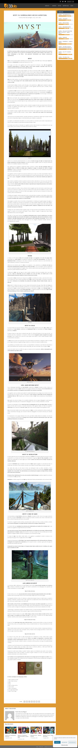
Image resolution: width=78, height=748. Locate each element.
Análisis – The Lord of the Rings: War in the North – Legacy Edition (65, 32)
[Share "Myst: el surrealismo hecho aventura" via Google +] (29, 701)
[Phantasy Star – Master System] (36, 730)
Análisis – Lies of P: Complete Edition (64, 52)
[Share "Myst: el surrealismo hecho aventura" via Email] (36, 701)
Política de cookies (64, 745)
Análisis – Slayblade (62, 37)
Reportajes (66, 5)
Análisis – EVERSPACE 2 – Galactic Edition (65, 42)
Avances (54, 5)
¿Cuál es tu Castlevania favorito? (10, 736)
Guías (72, 5)
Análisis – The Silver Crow (63, 57)
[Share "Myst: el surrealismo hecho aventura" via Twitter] (27, 701)
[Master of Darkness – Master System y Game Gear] (23, 730)
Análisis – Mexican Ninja (63, 22)
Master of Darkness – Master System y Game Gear (23, 736)
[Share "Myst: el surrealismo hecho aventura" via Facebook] (24, 701)
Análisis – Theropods (62, 18)
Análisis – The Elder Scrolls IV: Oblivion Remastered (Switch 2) (65, 47)
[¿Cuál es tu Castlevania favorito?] (11, 730)
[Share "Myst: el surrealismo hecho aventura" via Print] (39, 701)
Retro (59, 5)
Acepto (57, 742)
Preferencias (72, 742)
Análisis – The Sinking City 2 (64, 14)
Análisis (47, 5)
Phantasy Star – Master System (35, 736)
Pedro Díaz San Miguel (27, 17)
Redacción (41, 746)
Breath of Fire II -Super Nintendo (48, 736)
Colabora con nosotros (48, 746)
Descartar (64, 742)
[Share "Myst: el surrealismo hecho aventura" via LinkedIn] (32, 701)
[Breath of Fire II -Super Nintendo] (49, 730)
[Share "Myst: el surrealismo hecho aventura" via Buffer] (34, 701)
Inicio (37, 746)
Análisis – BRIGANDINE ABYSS (64, 27)
